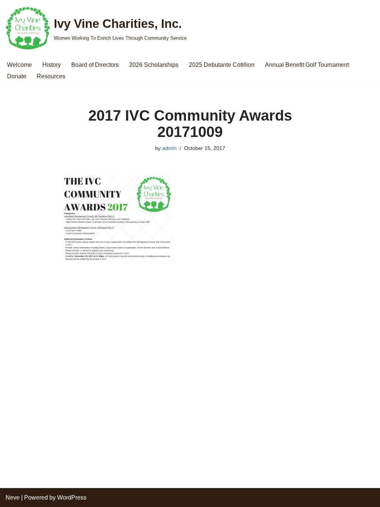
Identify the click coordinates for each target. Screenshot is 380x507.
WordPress (71, 497)
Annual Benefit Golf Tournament (307, 65)
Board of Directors (95, 65)
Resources (51, 76)
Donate (16, 76)
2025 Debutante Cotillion (222, 65)
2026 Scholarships (153, 65)
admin (169, 148)
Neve (13, 497)
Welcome (19, 65)
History (51, 65)
